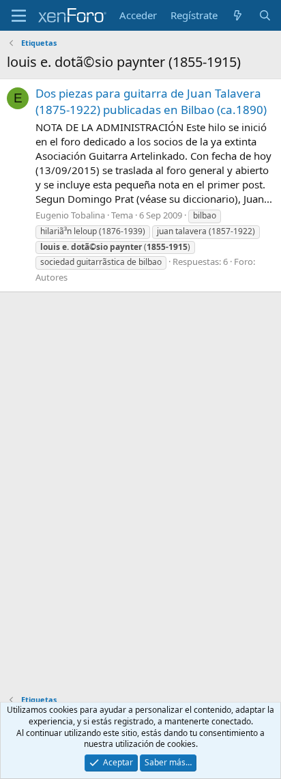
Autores (51, 277)
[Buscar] (265, 15)
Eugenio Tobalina (70, 215)
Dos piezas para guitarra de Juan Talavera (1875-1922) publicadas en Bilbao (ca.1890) (151, 101)
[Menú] (19, 15)
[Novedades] (237, 15)
